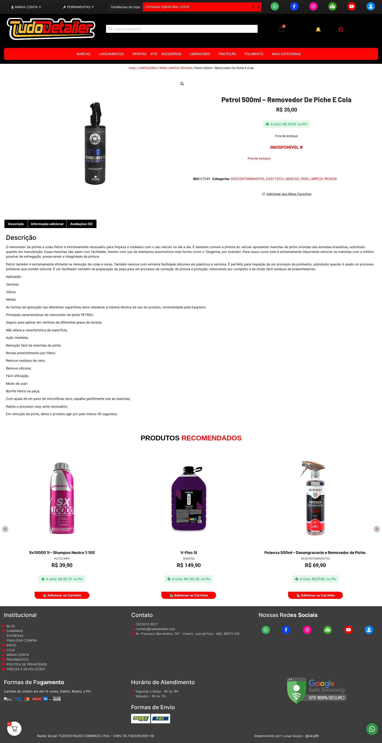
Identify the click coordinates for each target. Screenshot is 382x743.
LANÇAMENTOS (111, 54)
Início (132, 68)
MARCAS (83, 54)
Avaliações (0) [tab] (81, 224)
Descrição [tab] (16, 224)
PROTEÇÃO (227, 54)
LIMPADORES (200, 54)
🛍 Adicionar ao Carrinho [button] (64, 595)
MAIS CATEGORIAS (286, 54)
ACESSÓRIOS (171, 54)
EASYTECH (275, 179)
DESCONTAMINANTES (247, 179)
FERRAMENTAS (78, 7)
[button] (258, 7)
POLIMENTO (254, 54)
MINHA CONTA (26, 7)
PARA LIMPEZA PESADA (175, 68)
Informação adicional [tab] (47, 224)
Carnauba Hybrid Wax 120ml (167, 7)
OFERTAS (139, 54)
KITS (153, 54)
